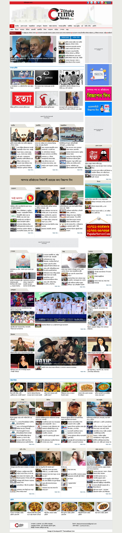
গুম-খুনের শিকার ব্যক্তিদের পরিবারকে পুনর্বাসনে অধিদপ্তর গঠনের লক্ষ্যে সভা (21, 168)
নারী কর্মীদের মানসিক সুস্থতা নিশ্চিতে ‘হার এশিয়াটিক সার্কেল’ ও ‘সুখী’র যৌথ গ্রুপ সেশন (73, 285)
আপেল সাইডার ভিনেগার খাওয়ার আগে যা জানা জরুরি (34, 394)
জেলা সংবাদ (24, 26)
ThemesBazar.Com (69, 531)
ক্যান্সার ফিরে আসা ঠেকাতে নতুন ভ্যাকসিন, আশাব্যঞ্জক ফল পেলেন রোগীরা (73, 280)
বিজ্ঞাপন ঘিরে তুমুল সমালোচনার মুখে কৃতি (22, 353)
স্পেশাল (62, 29)
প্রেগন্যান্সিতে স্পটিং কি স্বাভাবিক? (25, 485)
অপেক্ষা (70, 488)
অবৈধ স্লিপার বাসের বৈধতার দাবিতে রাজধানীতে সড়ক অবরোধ (70, 222)
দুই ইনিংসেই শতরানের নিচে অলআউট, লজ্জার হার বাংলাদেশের (21, 328)
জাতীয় (17, 26)
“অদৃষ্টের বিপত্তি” (72, 483)
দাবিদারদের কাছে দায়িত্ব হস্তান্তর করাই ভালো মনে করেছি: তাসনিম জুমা (48, 275)
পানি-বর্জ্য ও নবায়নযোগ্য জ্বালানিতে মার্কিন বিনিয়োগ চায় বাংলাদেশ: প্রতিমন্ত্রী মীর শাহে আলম (21, 158)
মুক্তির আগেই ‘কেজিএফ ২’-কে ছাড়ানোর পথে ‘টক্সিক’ (60, 364)
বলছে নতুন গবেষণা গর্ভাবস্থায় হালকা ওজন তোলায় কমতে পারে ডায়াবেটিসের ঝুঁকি (72, 270)
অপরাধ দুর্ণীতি (62, 26)
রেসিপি (94, 26)
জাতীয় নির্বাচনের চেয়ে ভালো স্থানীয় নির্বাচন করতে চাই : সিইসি (106, 33)
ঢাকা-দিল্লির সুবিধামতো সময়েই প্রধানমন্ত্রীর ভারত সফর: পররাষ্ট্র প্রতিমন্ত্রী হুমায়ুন (21, 149)
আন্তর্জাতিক (32, 26)
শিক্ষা (45, 29)
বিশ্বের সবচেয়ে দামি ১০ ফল (99, 206)
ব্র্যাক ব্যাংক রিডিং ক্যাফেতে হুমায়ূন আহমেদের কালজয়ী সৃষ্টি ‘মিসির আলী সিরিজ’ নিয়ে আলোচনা (73, 476)
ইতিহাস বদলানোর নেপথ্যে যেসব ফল (101, 202)
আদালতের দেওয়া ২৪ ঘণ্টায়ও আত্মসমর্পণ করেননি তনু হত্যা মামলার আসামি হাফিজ (29, 283)
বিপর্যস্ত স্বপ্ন (64, 467)
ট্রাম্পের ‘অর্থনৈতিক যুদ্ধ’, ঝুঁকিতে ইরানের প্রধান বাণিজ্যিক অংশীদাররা (71, 168)
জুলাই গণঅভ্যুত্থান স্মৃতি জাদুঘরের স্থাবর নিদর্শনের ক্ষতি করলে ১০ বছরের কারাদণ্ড (16, 283)
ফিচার (16, 29)
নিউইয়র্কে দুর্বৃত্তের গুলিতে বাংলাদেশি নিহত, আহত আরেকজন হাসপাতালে (72, 418)
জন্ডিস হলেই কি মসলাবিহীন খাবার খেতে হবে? (102, 394)
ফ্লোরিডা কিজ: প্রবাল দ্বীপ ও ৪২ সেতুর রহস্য (96, 199)
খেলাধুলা (39, 26)
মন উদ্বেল (70, 479)
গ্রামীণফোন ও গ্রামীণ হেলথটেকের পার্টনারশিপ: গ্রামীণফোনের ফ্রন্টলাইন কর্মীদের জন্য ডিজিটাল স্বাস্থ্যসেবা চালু (99, 424)
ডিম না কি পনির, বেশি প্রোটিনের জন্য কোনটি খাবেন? (18, 394)
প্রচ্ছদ (12, 26)
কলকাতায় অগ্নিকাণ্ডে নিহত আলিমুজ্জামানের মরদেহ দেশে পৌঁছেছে (21, 226)
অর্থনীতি (70, 26)
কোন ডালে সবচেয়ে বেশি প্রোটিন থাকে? (50, 394)
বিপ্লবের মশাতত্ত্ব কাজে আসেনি (95, 269)
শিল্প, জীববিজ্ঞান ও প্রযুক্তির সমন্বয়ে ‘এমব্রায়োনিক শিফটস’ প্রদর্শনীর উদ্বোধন (21, 212)
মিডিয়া (27, 29)
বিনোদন (45, 26)
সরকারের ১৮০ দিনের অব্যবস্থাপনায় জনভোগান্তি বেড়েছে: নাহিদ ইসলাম (45, 158)
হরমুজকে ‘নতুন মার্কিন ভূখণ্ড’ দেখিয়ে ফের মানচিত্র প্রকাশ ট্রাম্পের (71, 163)
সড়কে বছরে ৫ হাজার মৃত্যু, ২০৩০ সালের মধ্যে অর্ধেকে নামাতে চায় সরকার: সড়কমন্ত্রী (21, 154)
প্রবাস (12, 29)
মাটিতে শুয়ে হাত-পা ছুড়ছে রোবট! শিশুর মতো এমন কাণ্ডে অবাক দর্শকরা (99, 428)
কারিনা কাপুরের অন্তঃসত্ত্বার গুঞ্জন (96, 353)
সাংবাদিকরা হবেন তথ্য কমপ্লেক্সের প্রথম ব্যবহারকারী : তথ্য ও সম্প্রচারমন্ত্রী (48, 424)
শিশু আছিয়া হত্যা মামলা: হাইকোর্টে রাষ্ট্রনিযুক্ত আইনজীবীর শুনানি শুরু (98, 482)
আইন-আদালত (53, 26)
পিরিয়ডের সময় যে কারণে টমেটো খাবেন (67, 394)
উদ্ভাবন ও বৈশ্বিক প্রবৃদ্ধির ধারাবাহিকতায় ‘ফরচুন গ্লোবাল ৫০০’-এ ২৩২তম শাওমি (98, 437)
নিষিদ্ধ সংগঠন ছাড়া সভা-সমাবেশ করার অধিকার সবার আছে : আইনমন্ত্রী (21, 163)
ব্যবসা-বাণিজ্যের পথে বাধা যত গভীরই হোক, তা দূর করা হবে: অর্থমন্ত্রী (46, 212)
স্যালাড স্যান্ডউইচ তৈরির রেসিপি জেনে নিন (16, 514)
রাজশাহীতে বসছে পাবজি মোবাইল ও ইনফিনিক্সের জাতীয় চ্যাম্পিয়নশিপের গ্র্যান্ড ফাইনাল (99, 433)
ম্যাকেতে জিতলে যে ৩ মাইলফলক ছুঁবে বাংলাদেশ (55, 325)
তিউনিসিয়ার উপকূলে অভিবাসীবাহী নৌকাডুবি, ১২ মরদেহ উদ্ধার (69, 144)
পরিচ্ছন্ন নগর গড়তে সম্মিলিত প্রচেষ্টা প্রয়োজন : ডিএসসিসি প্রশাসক (70, 217)
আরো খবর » (31, 170)
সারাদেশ (50, 29)
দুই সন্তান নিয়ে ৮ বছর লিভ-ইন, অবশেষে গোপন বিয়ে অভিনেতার (98, 371)
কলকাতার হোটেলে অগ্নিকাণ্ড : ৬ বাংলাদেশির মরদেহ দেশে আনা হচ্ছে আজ (22, 231)
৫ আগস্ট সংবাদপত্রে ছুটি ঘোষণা (50, 436)
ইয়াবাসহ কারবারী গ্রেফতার (49, 229)
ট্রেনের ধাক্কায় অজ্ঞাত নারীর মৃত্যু (93, 163)
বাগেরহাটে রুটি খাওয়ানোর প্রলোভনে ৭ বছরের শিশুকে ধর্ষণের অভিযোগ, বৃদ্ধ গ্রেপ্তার (70, 108)
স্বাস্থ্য (67, 29)
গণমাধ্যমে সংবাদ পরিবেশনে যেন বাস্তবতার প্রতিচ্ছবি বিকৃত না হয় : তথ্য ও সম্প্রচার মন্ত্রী (47, 428)
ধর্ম (82, 26)
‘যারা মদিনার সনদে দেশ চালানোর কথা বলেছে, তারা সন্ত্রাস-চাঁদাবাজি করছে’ (45, 163)
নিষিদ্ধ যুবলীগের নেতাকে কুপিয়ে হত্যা (20, 107)
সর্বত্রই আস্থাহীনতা (99, 276)
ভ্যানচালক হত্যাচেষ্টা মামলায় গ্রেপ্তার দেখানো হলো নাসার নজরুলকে (37, 33)
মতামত (22, 29)
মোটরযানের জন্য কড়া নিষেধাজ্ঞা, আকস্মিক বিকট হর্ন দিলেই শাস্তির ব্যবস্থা (48, 261)
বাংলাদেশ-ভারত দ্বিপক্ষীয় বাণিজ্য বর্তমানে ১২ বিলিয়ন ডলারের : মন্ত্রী (72, 33)
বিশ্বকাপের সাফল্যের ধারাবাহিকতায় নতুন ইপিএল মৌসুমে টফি (21, 309)
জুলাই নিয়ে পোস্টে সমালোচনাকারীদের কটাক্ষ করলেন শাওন (47, 279)
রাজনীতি (39, 29)
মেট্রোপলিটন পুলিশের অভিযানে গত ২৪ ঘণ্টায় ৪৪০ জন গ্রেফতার (69, 87)
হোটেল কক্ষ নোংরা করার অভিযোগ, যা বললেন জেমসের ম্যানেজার (59, 367)
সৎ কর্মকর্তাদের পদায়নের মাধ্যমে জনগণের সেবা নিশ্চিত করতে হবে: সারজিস (46, 154)
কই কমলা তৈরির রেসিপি (101, 513)
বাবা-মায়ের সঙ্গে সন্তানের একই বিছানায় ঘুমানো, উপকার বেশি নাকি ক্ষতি (22, 478)
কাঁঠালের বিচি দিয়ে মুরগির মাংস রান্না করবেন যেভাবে (34, 514)
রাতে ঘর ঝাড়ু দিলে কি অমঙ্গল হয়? (45, 467)
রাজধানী (33, 29)
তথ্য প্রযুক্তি (77, 26)
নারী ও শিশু (88, 26)
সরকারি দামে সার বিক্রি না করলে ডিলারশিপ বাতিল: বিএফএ (20, 222)
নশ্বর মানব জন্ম (72, 470)
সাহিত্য (56, 29)
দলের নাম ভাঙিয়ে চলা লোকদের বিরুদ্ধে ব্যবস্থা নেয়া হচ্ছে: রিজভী (45, 144)
